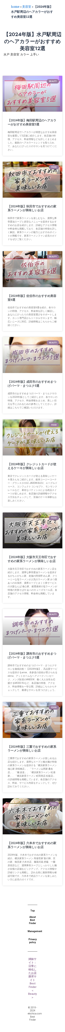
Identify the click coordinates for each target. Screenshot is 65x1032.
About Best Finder (32, 920)
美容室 (26, 7)
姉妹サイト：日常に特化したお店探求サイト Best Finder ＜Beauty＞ (33, 978)
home (15, 7)
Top (32, 910)
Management (35, 931)
